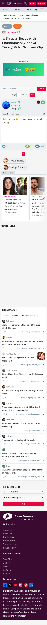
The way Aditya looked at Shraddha (19, 440)
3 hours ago (20, 348)
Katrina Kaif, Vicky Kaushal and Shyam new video (22, 392)
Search (41, 88)
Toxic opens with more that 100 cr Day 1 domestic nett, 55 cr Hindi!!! (21, 408)
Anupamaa (10, 337)
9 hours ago (25, 444)
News (5, 9)
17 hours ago (26, 430)
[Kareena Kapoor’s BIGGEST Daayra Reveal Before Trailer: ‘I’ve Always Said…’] (15, 186)
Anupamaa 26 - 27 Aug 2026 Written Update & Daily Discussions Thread (22, 343)
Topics (27, 9)
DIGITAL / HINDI (37, 197)
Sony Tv (7, 569)
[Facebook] (5, 585)
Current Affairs (11, 370)
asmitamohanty (34, 414)
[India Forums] (14, 3)
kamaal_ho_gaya (34, 348)
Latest (6, 315)
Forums (16, 9)
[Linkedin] (31, 585)
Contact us (8, 537)
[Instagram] (20, 585)
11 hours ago (26, 398)
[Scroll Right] (43, 198)
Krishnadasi (12, 32)
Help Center (9, 540)
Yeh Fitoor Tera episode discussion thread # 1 (18, 359)
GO (32, 95)
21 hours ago (22, 477)
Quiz (37, 9)
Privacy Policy (9, 547)
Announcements (29, 315)
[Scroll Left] (3, 198)
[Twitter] (10, 585)
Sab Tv (6, 573)
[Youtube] (15, 585)
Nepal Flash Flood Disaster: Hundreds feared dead (22, 376)
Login (32, 3)
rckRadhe (36, 444)
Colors (6, 566)
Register (41, 3)
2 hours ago (26, 332)
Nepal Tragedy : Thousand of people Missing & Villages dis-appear (19, 455)
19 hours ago (22, 460)
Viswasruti (36, 381)
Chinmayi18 (35, 365)
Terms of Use (10, 544)
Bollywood (10, 321)
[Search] (25, 3)
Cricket (8, 449)
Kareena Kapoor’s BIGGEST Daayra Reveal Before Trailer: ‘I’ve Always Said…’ (15, 204)
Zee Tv (6, 562)
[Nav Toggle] (3, 3)
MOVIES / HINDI (9, 197)
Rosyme (37, 332)
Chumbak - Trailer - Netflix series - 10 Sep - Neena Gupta (22, 425)
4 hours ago (24, 365)
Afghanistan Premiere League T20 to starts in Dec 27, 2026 (22, 471)
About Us (7, 530)
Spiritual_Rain (35, 460)
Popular (15, 315)
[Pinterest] (26, 585)
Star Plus (7, 559)
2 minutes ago (24, 381)
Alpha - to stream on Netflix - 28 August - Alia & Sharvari (21, 326)
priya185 (37, 398)
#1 (44, 114)
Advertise (7, 533)
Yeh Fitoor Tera (11, 354)
